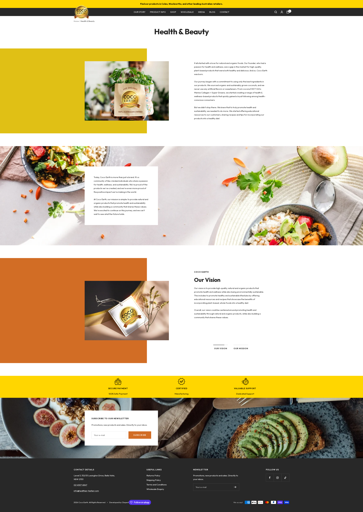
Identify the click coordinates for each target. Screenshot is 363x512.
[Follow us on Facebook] (270, 478)
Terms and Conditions (156, 484)
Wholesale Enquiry (155, 489)
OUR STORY (139, 12)
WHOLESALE (187, 12)
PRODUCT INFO (158, 12)
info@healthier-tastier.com (86, 490)
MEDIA (201, 12)
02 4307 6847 (80, 485)
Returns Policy (153, 475)
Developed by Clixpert (119, 502)
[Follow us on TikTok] (285, 478)
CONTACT (224, 12)
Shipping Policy (153, 480)
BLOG (212, 12)
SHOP (173, 12)
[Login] (281, 12)
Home (76, 21)
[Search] (276, 12)
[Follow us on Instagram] (277, 478)
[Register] (235, 487)
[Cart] (287, 12)
